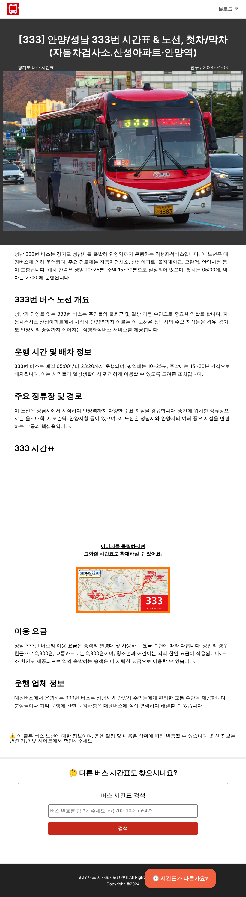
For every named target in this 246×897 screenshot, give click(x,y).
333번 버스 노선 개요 (52, 299)
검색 (123, 828)
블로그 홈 (228, 9)
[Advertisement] (123, 501)
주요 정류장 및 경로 (48, 396)
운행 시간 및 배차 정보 (53, 351)
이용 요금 (30, 631)
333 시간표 (34, 448)
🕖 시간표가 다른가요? (180, 878)
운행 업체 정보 (39, 683)
